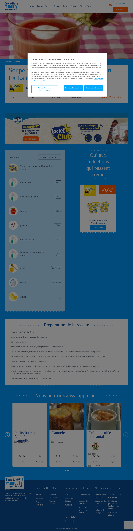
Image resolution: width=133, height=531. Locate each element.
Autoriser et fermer (94, 88)
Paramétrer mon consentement (44, 89)
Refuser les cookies (73, 88)
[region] (67, 75)
